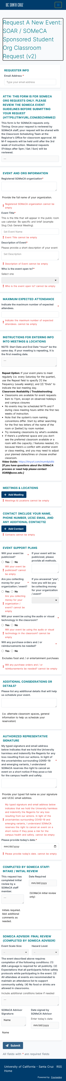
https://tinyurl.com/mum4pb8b (36, 461)
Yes (7, 561)
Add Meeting (16, 494)
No (16, 561)
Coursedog (56, 1077)
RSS (59, 1066)
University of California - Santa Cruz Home (29, 1069)
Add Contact (15, 528)
